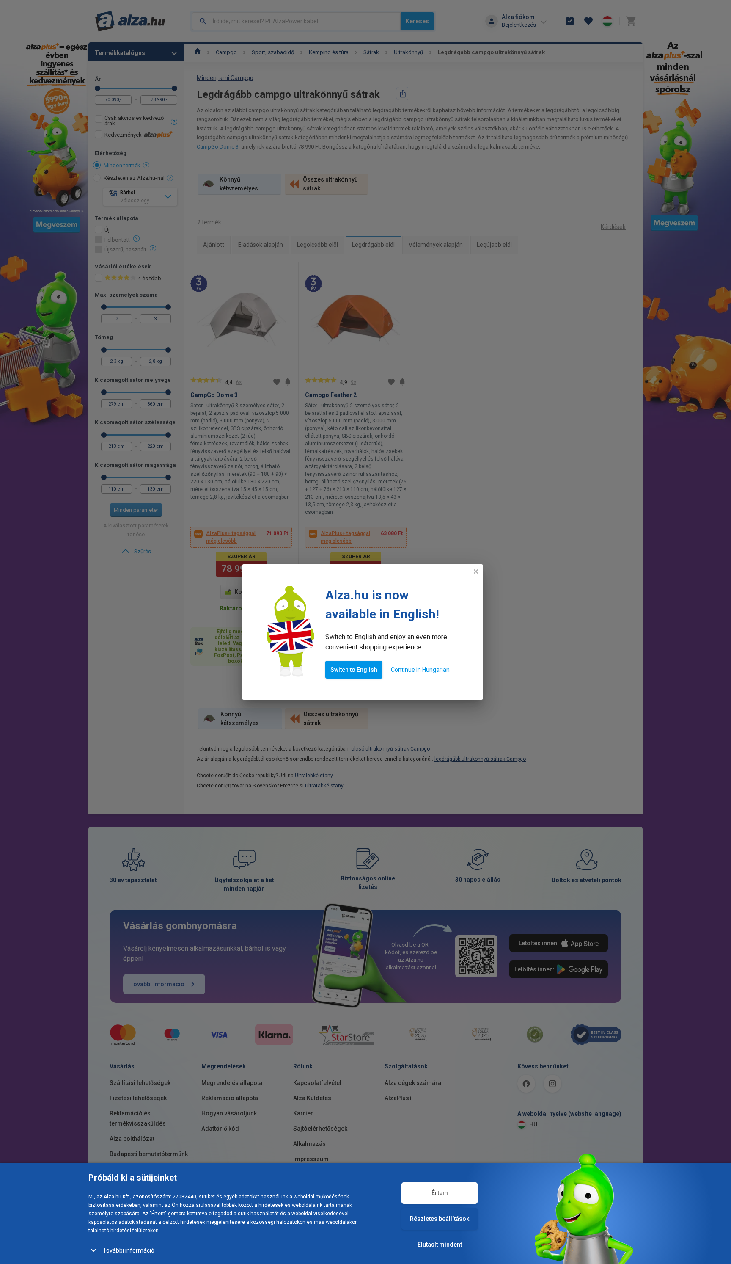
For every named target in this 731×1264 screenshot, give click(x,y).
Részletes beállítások (439, 1218)
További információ (128, 1250)
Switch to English (353, 669)
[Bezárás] (476, 571)
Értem (439, 1192)
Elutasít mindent (440, 1244)
